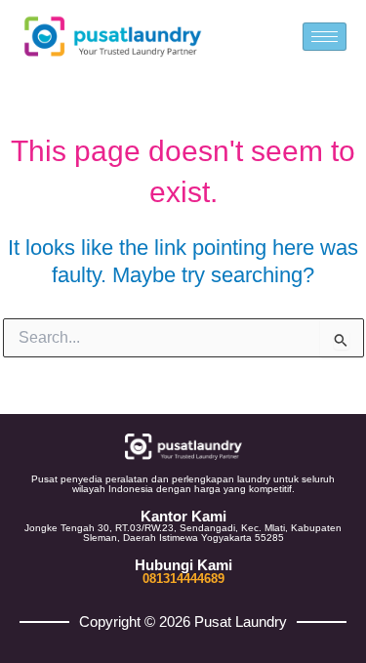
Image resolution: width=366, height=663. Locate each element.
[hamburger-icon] (324, 36)
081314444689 (183, 578)
